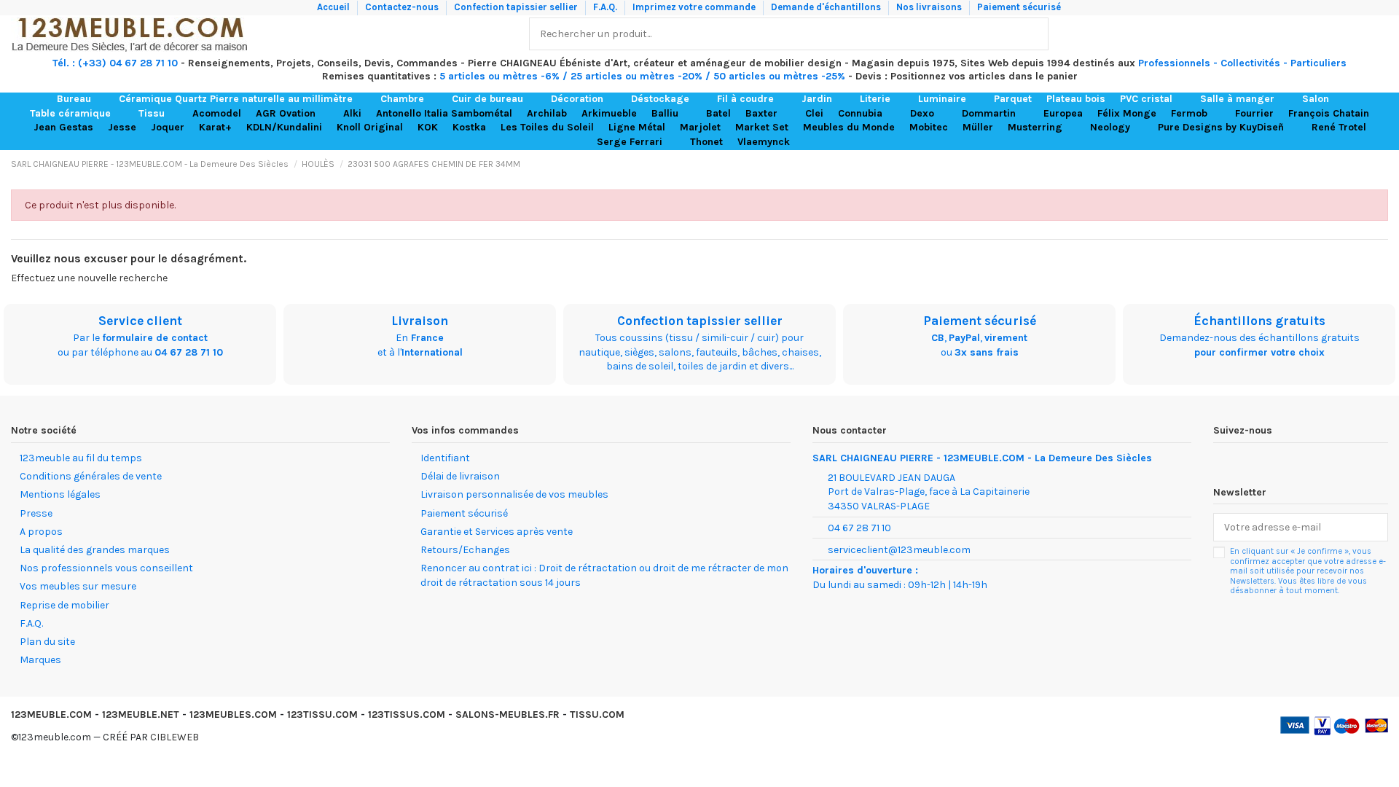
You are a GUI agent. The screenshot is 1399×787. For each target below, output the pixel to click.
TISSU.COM (597, 714)
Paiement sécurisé (1019, 6)
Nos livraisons (930, 6)
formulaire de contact (155, 338)
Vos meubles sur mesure (78, 586)
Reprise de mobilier (64, 605)
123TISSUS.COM (406, 714)
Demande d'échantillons (827, 6)
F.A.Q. (606, 6)
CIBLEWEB (174, 737)
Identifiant (445, 458)
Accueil (334, 6)
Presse (36, 513)
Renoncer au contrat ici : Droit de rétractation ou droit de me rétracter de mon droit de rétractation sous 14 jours (604, 575)
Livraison (419, 320)
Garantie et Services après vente (496, 531)
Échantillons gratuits (1259, 320)
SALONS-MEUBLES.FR (507, 714)
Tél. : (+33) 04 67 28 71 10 (115, 63)
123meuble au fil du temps (81, 458)
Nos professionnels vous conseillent (106, 568)
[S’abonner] (1373, 527)
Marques (40, 660)
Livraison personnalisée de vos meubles (514, 494)
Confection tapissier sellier (517, 6)
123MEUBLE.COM (51, 714)
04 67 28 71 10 (188, 352)
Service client (140, 320)
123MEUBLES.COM (233, 714)
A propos (41, 531)
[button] (80, 99)
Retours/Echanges (465, 550)
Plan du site (47, 641)
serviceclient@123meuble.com (899, 550)
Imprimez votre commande (695, 6)
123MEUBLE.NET (140, 714)
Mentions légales (60, 494)
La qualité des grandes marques (95, 550)
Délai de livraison (460, 476)
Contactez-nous (403, 6)
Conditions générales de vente (91, 476)
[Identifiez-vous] (1345, 34)
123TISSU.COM (322, 714)
